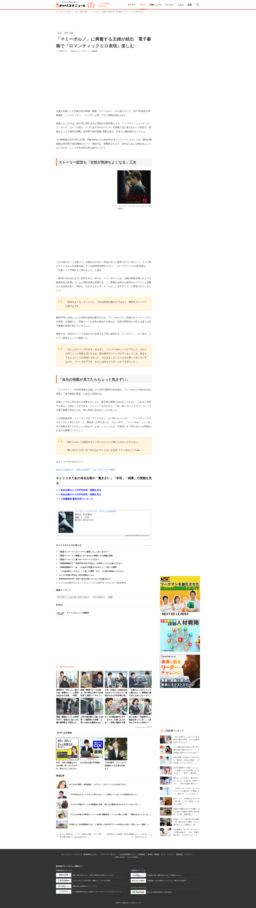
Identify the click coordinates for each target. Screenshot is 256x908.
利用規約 (142, 854)
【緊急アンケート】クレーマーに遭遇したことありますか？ (84, 551)
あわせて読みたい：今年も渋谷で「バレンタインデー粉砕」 (86, 469)
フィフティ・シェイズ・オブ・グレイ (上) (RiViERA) (95, 511)
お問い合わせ (120, 857)
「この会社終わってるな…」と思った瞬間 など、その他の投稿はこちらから (91, 571)
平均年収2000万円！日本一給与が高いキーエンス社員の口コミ (85, 578)
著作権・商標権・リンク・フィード (160, 854)
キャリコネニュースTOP (63, 12)
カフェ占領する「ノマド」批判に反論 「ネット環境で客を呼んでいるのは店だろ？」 (80, 835)
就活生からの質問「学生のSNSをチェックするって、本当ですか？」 (127, 835)
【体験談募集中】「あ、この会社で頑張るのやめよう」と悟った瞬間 (88, 567)
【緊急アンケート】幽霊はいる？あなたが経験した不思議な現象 (86, 555)
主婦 (110, 597)
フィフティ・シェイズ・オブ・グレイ (73, 597)
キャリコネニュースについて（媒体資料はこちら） (79, 854)
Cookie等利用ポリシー (128, 854)
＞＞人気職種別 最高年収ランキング (74, 499)
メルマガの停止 (132, 857)
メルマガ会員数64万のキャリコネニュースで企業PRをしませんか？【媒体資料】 (93, 582)
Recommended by (140, 727)
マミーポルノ (98, 597)
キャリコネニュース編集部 (87, 51)
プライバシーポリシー (109, 854)
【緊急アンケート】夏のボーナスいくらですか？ (79, 559)
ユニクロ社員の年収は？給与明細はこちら (76, 575)
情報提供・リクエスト (184, 854)
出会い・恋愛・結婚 (81, 12)
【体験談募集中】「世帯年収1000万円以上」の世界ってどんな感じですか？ (91, 563)
